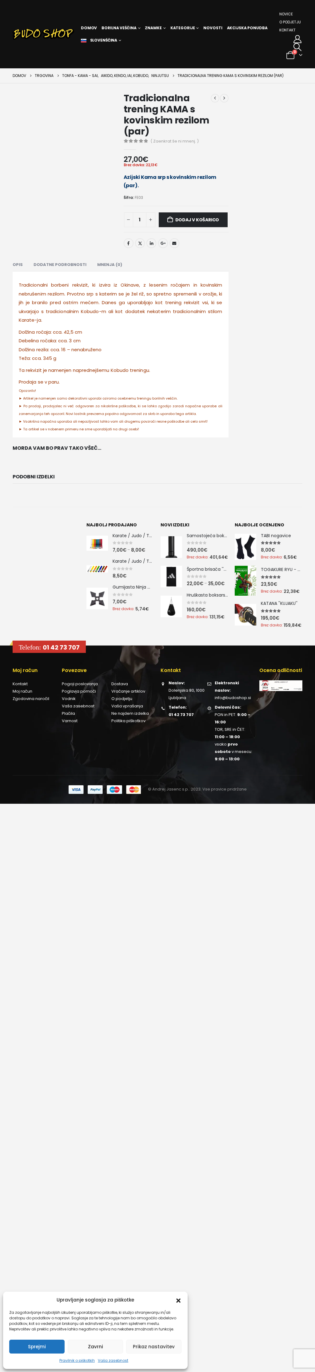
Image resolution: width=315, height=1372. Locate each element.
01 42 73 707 (61, 647)
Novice (286, 14)
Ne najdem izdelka (130, 713)
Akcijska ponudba (247, 27)
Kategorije (182, 27)
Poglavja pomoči (79, 691)
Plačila (68, 713)
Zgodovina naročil (31, 699)
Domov (89, 27)
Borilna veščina (119, 27)
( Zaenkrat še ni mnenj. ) (174, 141)
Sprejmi (37, 1346)
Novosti (212, 27)
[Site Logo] (43, 34)
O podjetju (290, 22)
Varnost (70, 721)
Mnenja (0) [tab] (109, 265)
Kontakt (287, 30)
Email (174, 243)
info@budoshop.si (233, 698)
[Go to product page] (97, 543)
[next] (224, 98)
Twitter (140, 243)
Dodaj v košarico (197, 220)
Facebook (129, 243)
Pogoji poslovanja (80, 684)
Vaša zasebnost (113, 1360)
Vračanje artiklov (128, 691)
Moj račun (22, 691)
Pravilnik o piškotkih (77, 1360)
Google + (163, 243)
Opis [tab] (18, 265)
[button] (178, 1300)
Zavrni (95, 1346)
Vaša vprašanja (127, 706)
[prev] (215, 98)
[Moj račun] (297, 39)
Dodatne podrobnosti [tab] (60, 265)
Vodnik (69, 699)
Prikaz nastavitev (154, 1346)
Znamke (153, 27)
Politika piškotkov (128, 721)
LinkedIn (151, 243)
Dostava (119, 684)
